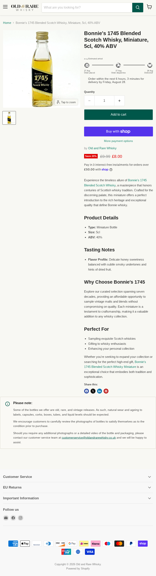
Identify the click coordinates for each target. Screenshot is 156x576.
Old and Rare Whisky (102, 148)
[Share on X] (93, 391)
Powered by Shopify (78, 568)
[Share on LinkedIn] (99, 391)
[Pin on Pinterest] (106, 391)
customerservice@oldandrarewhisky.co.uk (89, 437)
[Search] (137, 7)
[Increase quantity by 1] (119, 100)
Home (7, 22)
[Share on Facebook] (86, 391)
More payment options (118, 141)
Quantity (89, 91)
